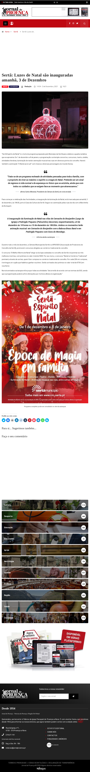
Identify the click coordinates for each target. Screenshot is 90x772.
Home (7, 32)
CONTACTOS (52, 735)
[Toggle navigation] (5, 23)
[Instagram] (73, 23)
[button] (54, 2)
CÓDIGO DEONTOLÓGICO (37, 763)
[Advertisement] (45, 55)
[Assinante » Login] (11, 23)
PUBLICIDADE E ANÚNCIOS (57, 739)
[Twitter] (77, 23)
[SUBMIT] (74, 696)
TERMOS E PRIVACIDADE (17, 763)
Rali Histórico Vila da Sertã (24, 2)
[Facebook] (69, 23)
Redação (28, 86)
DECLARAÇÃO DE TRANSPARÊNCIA (61, 763)
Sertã (16, 32)
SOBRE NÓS (51, 732)
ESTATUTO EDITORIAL (55, 728)
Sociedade (14, 86)
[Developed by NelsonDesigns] (41, 768)
